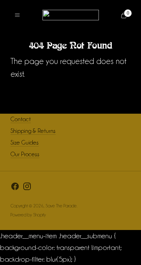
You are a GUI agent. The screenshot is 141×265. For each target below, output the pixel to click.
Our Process (25, 154)
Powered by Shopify (28, 214)
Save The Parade (61, 205)
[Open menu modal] (17, 15)
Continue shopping (70, 93)
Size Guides (25, 142)
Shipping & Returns (33, 131)
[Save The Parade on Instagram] (27, 188)
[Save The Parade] (70, 15)
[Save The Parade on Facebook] (15, 188)
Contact (21, 119)
